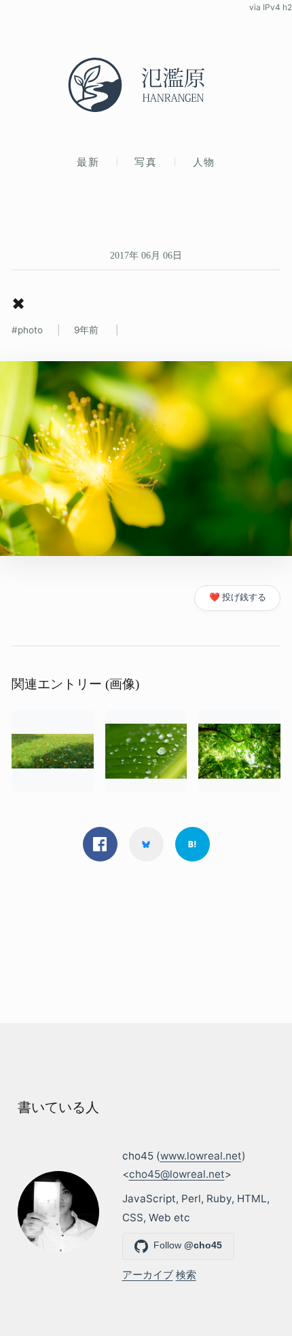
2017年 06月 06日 (146, 255)
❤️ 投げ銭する (237, 597)
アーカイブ (147, 1274)
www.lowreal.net (201, 1155)
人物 (204, 161)
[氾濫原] (146, 85)
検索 (186, 1274)
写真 (145, 161)
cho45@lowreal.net (177, 1174)
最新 (88, 161)
